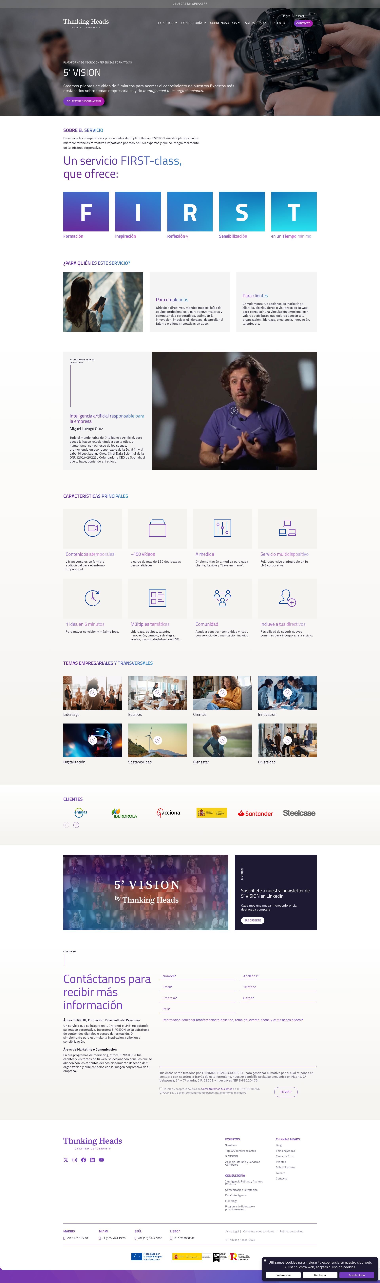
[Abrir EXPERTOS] (175, 22)
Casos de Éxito (285, 1156)
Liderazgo (231, 1201)
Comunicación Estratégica (241, 1190)
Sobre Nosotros (285, 1167)
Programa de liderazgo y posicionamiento (240, 1208)
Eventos (281, 1162)
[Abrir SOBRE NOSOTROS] (239, 22)
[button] (66, 825)
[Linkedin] (92, 1159)
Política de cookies (291, 1231)
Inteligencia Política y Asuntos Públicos (244, 1183)
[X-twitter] (65, 1159)
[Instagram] (74, 1159)
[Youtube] (101, 1159)
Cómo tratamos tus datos (216, 1089)
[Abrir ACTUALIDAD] (266, 22)
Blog (278, 1145)
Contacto (281, 1178)
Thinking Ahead (285, 1150)
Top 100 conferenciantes (240, 1150)
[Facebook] (83, 1159)
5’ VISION (231, 1156)
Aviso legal (232, 1231)
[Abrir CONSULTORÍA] (204, 22)
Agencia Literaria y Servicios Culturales (242, 1163)
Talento (280, 1173)
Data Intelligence (236, 1195)
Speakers (231, 1145)
